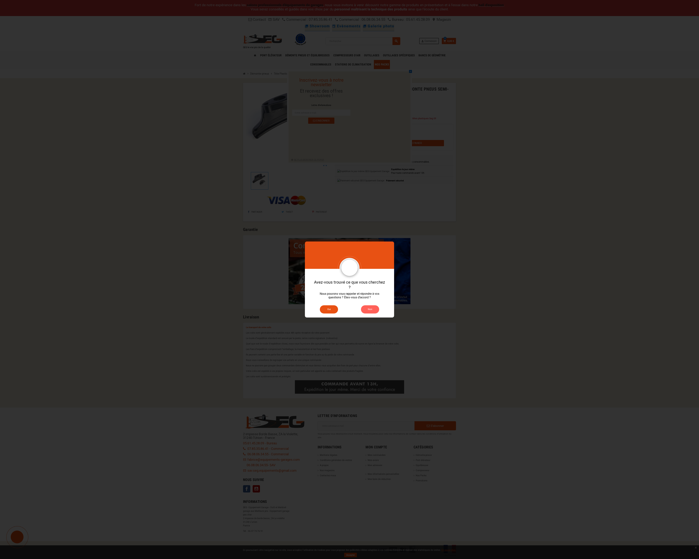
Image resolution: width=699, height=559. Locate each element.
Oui (329, 309)
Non (370, 309)
